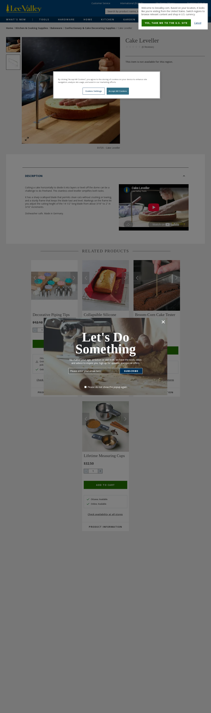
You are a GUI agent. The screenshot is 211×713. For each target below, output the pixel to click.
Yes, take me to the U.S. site (166, 22)
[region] (106, 85)
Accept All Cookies (118, 91)
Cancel (197, 22)
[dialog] (173, 16)
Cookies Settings (93, 91)
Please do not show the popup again (107, 387)
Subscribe (131, 371)
